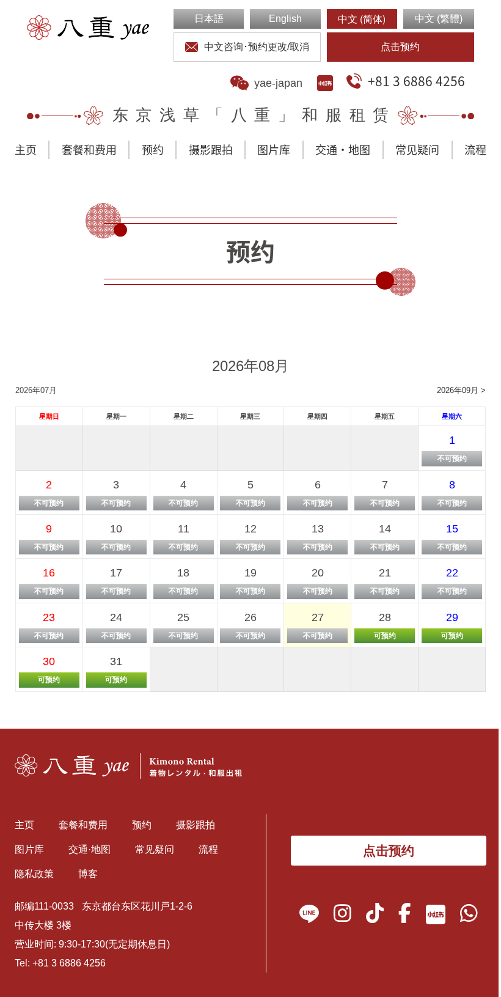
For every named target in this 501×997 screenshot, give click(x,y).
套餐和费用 (89, 149)
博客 (88, 874)
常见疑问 (417, 149)
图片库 (273, 149)
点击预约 (400, 47)
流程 (475, 149)
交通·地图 (342, 149)
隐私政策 (34, 874)
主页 (26, 149)
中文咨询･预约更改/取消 (256, 47)
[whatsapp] (469, 917)
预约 (153, 149)
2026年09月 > (461, 390)
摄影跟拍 (211, 149)
